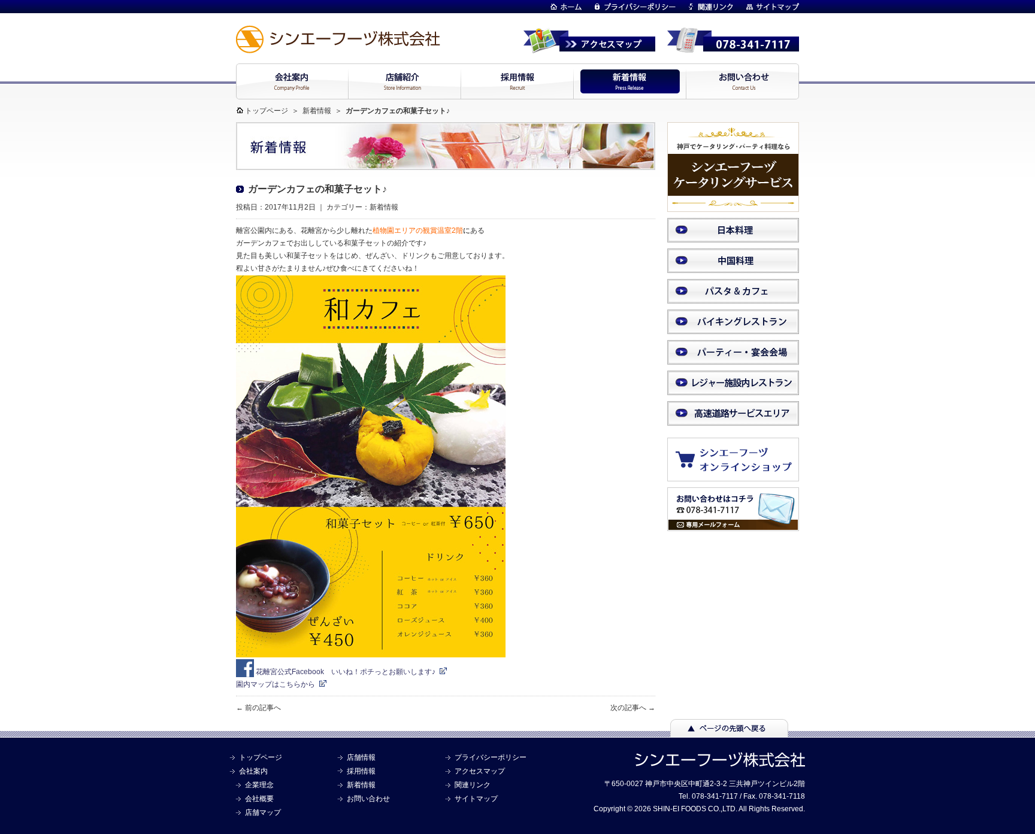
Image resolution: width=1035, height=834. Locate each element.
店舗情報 (361, 757)
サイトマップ (476, 798)
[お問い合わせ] (733, 525)
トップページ (266, 111)
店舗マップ (263, 812)
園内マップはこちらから (275, 684)
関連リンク (473, 785)
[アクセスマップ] (589, 48)
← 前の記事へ (258, 707)
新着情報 (316, 111)
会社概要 (259, 798)
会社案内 (253, 771)
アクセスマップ (480, 771)
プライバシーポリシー (490, 757)
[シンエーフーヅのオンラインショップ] (739, 475)
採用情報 (361, 771)
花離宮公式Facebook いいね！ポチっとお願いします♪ (344, 672)
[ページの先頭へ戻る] (729, 731)
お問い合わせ (368, 798)
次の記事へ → (632, 707)
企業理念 (259, 785)
